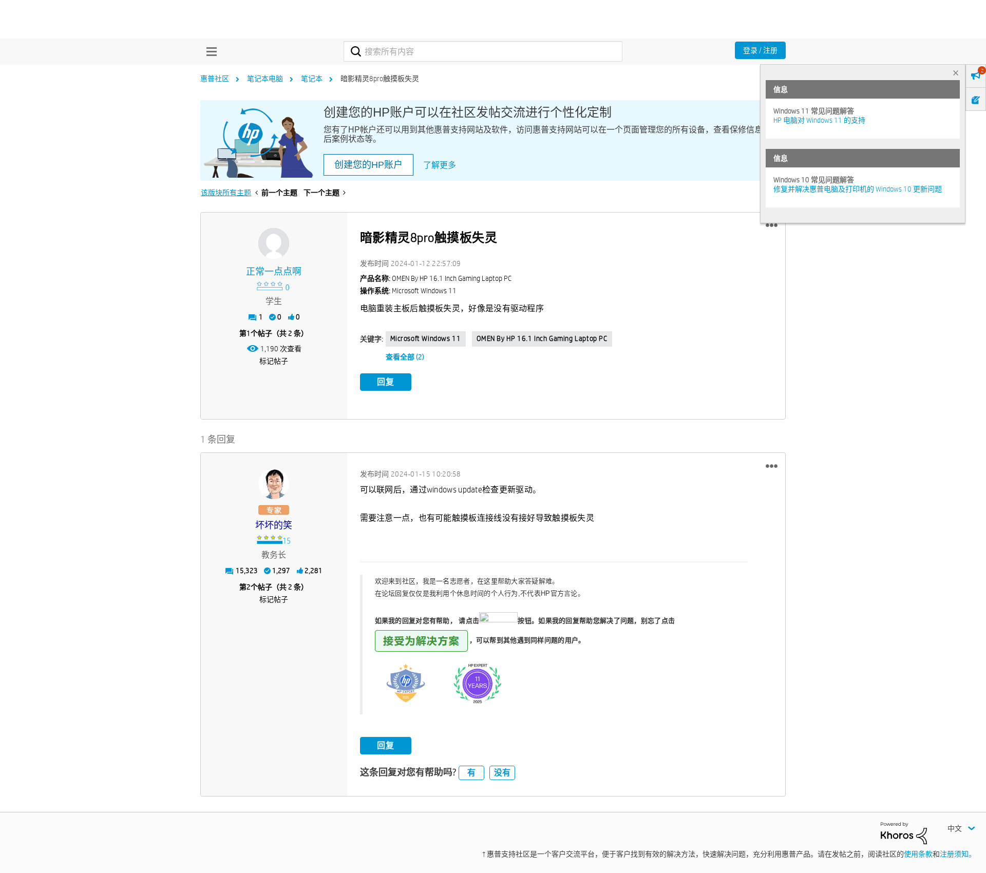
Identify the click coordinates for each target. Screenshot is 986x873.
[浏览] (209, 51)
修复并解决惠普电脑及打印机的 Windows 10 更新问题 (857, 189)
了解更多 (439, 165)
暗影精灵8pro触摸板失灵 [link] (379, 78)
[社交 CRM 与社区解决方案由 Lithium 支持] (904, 832)
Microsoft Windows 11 (425, 338)
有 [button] (471, 772)
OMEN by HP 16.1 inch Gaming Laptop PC (542, 338)
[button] (772, 225)
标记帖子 (273, 361)
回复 (385, 381)
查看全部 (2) (405, 357)
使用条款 (918, 854)
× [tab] (956, 72)
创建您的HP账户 (368, 165)
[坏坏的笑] (273, 483)
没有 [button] (502, 772)
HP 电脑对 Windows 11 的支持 (819, 120)
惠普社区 (214, 78)
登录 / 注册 (760, 50)
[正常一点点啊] (273, 243)
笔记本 (312, 78)
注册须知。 (958, 854)
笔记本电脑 (265, 78)
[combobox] (483, 51)
